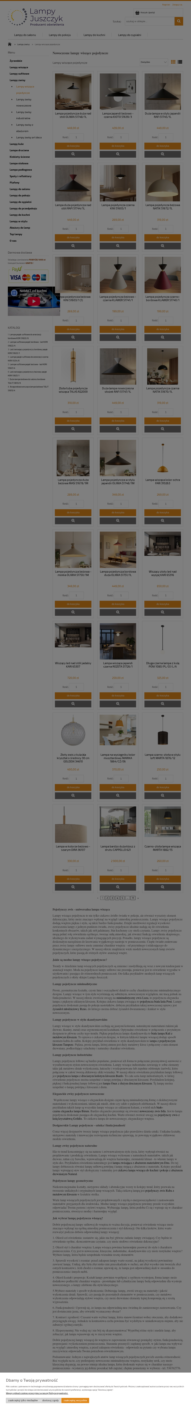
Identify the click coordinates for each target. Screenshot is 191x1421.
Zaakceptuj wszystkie (75, 1400)
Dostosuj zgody (50, 1400)
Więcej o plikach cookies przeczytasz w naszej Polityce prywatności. (37, 1393)
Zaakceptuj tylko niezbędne (23, 1400)
